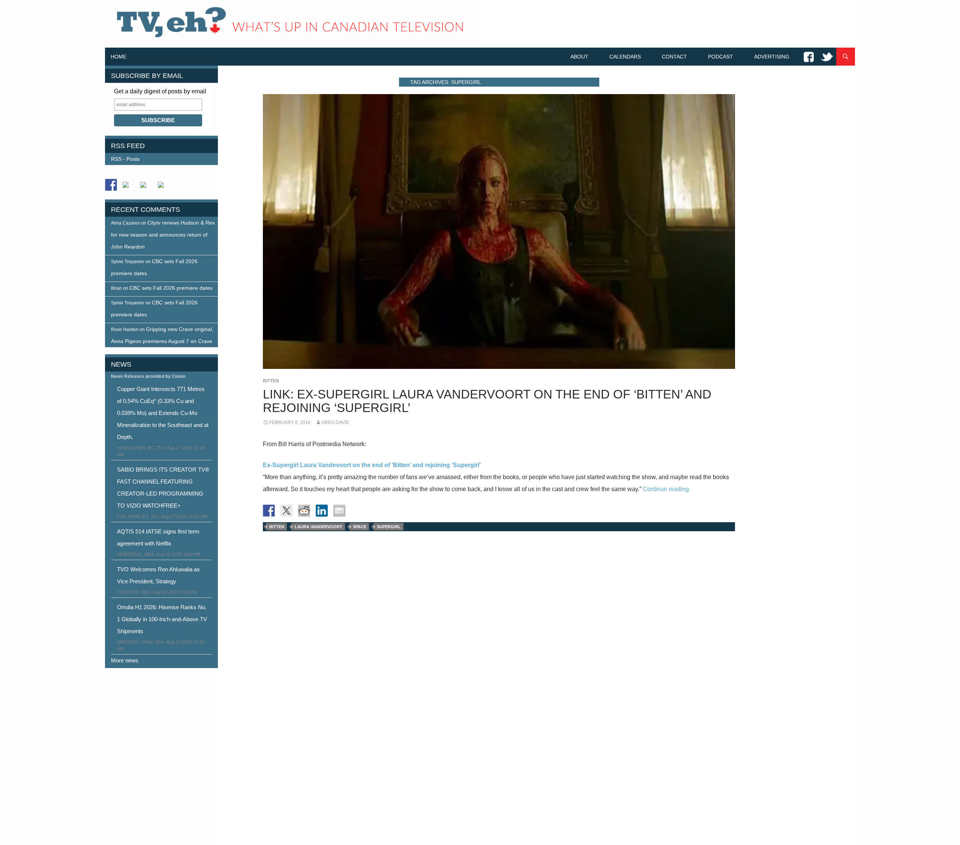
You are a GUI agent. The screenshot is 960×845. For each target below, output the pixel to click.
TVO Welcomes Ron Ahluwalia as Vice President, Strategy (158, 575)
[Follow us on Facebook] (111, 185)
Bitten (271, 381)
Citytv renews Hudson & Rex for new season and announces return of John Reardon (163, 235)
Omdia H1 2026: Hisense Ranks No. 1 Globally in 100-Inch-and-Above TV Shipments (162, 619)
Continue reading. (666, 489)
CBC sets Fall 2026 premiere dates (171, 288)
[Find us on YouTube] (146, 188)
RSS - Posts (125, 159)
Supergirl (389, 526)
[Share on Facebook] (269, 511)
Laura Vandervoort (318, 526)
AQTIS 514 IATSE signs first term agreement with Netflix (158, 537)
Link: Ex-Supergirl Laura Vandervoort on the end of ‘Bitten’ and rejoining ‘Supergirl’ (487, 401)
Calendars (625, 57)
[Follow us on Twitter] (129, 188)
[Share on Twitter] (286, 511)
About (579, 57)
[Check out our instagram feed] (164, 188)
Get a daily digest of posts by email (160, 91)
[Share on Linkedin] (322, 511)
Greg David (335, 422)
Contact (674, 57)
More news (124, 660)
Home (118, 57)
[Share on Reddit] (304, 511)
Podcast (720, 57)
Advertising (771, 57)
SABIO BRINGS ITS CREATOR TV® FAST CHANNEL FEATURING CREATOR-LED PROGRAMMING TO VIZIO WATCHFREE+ (163, 487)
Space (359, 526)
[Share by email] (339, 511)
